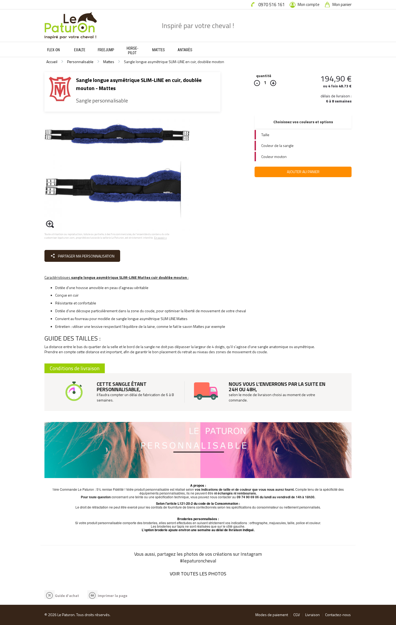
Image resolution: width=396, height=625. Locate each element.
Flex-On (53, 50)
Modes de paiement (271, 614)
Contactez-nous (338, 614)
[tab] (303, 134)
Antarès (185, 50)
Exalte (79, 50)
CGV (296, 614)
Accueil (51, 61)
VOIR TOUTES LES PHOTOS (198, 573)
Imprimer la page (112, 595)
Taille (265, 135)
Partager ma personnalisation (85, 256)
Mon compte (308, 4)
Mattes (158, 50)
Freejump (106, 50)
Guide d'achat (67, 595)
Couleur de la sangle (277, 145)
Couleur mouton (274, 156)
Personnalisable (80, 61)
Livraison (312, 614)
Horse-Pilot (132, 50)
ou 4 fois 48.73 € (337, 86)
